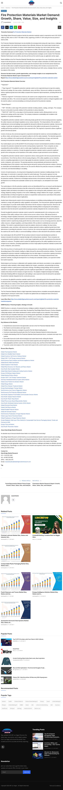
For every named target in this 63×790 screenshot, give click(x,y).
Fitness (42, 701)
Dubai (27, 705)
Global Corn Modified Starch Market (10, 354)
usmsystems (47, 739)
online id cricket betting (42, 705)
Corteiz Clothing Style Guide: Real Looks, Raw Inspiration (29, 658)
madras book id (28, 708)
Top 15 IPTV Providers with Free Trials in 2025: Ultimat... (28, 639)
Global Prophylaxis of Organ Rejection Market (13, 418)
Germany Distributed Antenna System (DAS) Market (15, 379)
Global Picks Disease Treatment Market (11, 386)
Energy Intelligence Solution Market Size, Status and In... (45, 593)
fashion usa (37, 708)
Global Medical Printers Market (9, 375)
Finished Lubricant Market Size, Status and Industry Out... (14, 536)
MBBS (21, 705)
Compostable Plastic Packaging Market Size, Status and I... (15, 564)
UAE (51, 705)
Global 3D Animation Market (8, 411)
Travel (48, 701)
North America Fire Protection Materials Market (13, 392)
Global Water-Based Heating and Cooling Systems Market (16, 371)
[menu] (2, 3)
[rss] (3, 747)
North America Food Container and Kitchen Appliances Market (17, 360)
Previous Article (26, 480)
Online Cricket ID (19, 701)
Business (8, 7)
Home (2, 7)
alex (33, 539)
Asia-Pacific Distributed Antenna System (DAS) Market (15, 403)
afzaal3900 (15, 641)
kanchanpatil (3, 539)
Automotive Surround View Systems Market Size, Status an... (15, 621)
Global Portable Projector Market (9, 409)
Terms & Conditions (55, 785)
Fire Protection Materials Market (22, 32)
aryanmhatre (15, 496)
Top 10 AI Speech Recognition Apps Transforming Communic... (52, 735)
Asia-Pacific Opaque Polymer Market (11, 396)
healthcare (4, 708)
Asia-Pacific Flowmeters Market (9, 426)
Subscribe (26, 772)
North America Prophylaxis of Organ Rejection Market (15, 413)
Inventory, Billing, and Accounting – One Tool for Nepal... (52, 744)
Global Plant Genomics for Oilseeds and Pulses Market (16, 366)
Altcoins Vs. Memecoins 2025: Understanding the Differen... (51, 753)
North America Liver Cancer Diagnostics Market (14, 390)
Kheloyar (12, 708)
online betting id (56, 701)
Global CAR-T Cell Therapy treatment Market (13, 358)
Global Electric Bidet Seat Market (10, 362)
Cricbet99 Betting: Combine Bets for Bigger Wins (46, 536)
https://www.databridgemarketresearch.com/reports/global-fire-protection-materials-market (31, 77)
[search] (61, 3)
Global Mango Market (7, 384)
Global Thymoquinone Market (9, 352)
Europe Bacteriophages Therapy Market (11, 388)
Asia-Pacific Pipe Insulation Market (10, 369)
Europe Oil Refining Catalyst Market (10, 373)
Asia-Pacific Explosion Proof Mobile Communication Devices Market (19, 394)
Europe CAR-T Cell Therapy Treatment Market (13, 377)
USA (32, 705)
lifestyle (4, 705)
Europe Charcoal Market (7, 424)
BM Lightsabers (16, 669)
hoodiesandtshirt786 (17, 660)
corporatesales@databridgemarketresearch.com (18, 461)
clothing (19, 708)
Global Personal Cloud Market (9, 405)
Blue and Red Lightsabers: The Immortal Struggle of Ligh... (29, 667)
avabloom (46, 757)
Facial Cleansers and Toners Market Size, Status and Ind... (14, 593)
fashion (4, 701)
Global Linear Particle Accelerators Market (12, 381)
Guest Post (16, 648)
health (10, 701)
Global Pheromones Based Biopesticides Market (14, 401)
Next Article (35, 480)
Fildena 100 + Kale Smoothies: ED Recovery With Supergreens (30, 677)
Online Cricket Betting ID (31, 701)
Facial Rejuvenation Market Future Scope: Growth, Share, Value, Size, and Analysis (17, 484)
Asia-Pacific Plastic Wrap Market (10, 399)
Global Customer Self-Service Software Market (13, 356)
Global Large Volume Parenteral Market (11, 416)
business (57, 705)
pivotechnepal (47, 748)
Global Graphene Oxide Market (9, 364)
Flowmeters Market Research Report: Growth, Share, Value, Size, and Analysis (46, 484)
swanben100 (15, 679)
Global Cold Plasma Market (8, 407)
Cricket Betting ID (13, 705)
